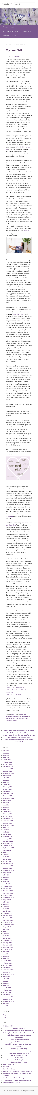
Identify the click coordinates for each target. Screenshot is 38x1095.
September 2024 (8, 798)
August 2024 (7, 800)
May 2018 (6, 956)
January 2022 (7, 861)
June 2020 (6, 904)
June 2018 (6, 954)
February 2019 (7, 940)
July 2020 (6, 902)
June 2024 (6, 805)
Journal (14, 35)
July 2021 (6, 875)
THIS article (9, 516)
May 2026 (6, 755)
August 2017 (7, 976)
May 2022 (6, 855)
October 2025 (7, 771)
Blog (12, 714)
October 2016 (7, 999)
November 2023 (8, 821)
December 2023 (8, 818)
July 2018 (6, 952)
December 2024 (8, 791)
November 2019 (8, 920)
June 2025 (6, 780)
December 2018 (8, 945)
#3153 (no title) (8, 1026)
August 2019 (7, 927)
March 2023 (7, 834)
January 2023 (7, 839)
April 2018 (6, 958)
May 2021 (6, 879)
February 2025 (7, 787)
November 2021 (8, 866)
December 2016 (8, 994)
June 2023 (6, 827)
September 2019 (8, 925)
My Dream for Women (14, 694)
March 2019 (7, 938)
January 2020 (7, 916)
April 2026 (6, 757)
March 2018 (7, 961)
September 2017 (8, 974)
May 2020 (6, 907)
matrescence (26, 716)
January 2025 (7, 789)
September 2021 (8, 870)
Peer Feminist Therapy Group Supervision (17, 1080)
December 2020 (8, 891)
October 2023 (7, 823)
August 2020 (7, 900)
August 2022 (7, 850)
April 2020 (6, 909)
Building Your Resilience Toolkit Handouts (17, 1071)
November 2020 (8, 893)
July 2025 (6, 778)
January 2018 (7, 965)
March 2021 (7, 884)
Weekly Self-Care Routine (11, 1082)
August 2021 (7, 873)
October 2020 (7, 895)
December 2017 (8, 967)
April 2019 (6, 936)
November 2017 (8, 970)
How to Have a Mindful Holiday (13, 1078)
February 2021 (7, 886)
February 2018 (7, 963)
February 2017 (7, 990)
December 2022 (8, 841)
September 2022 (8, 848)
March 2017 (7, 988)
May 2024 (6, 807)
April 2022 (6, 857)
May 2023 (6, 830)
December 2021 (8, 864)
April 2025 (6, 782)
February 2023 (7, 837)
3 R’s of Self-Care (8, 1064)
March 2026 (7, 760)
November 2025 (8, 769)
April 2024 (6, 809)
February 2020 (7, 913)
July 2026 (6, 751)
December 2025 (8, 767)
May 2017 (6, 983)
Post (4, 1017)
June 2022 (6, 852)
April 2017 (6, 986)
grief (21, 714)
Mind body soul (10, 718)
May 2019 (6, 934)
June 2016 (6, 1006)
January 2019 (7, 943)
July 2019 (6, 929)
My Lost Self (14, 50)
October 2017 (7, 972)
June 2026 (6, 753)
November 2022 (8, 843)
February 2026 (7, 762)
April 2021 (6, 882)
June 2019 (6, 931)
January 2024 (7, 816)
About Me (6, 35)
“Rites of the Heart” (19, 314)
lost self (18, 716)
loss (14, 716)
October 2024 (7, 796)
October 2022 (7, 846)
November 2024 (8, 794)
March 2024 (7, 812)
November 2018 (8, 947)
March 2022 (7, 859)
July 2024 (6, 803)
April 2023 (6, 832)
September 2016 (8, 1001)
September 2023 (8, 825)
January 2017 (7, 992)
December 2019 (8, 918)
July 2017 (6, 979)
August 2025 (7, 775)
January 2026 (7, 764)
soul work (14, 720)
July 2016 (6, 1004)
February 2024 (7, 814)
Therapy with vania (8, 27)
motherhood (20, 718)
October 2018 (7, 949)
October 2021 (7, 868)
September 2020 (8, 897)
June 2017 (6, 981)
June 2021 (6, 877)
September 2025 (8, 773)
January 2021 (7, 888)
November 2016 (8, 997)
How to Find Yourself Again (15, 688)
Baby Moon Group (9, 1069)
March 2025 (7, 785)
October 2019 (7, 922)
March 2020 (7, 911)
